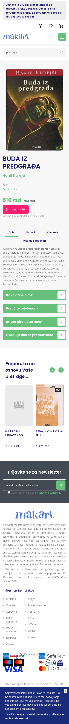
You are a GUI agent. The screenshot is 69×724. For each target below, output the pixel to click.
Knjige (31, 599)
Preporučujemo (36, 605)
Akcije (31, 618)
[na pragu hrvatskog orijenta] (19, 405)
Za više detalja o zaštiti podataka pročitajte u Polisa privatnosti (34, 716)
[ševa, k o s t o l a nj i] (50, 405)
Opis (11, 232)
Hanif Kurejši (14, 175)
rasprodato (17, 209)
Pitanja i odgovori (34, 240)
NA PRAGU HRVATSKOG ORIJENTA (14, 434)
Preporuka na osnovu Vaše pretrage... (20, 370)
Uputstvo (11, 637)
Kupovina (11, 611)
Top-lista (33, 611)
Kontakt (10, 605)
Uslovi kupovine (11, 619)
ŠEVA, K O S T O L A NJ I (49, 433)
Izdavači (32, 637)
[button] (52, 370)
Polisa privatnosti (12, 629)
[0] (61, 26)
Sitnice (31, 630)
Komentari (53, 232)
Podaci (30, 232)
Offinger (32, 624)
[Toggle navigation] (62, 37)
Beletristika (10, 189)
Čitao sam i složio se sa (36, 492)
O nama (11, 599)
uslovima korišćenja (50, 492)
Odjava (10, 644)
